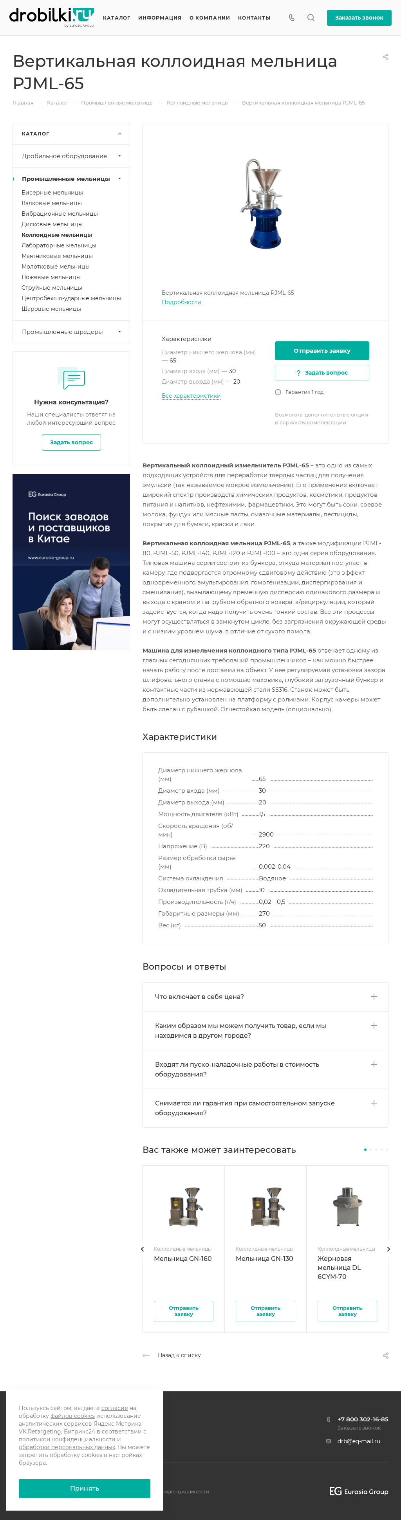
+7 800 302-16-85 (363, 1419)
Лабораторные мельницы (59, 245)
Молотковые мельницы (56, 266)
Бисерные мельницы (52, 192)
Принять (84, 1488)
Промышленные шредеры (62, 331)
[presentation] (142, 1257)
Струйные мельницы (52, 287)
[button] (365, 1150)
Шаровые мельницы (51, 308)
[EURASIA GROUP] (356, 1491)
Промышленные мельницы (66, 178)
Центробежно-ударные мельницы (71, 298)
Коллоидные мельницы (57, 234)
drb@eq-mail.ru (359, 1441)
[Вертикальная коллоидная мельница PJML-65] (265, 205)
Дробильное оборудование (64, 156)
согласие (114, 1408)
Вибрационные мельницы (60, 213)
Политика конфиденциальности (166, 1491)
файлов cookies (73, 1415)
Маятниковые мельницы (57, 256)
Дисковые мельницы (52, 224)
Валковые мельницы (52, 203)
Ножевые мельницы (51, 277)
